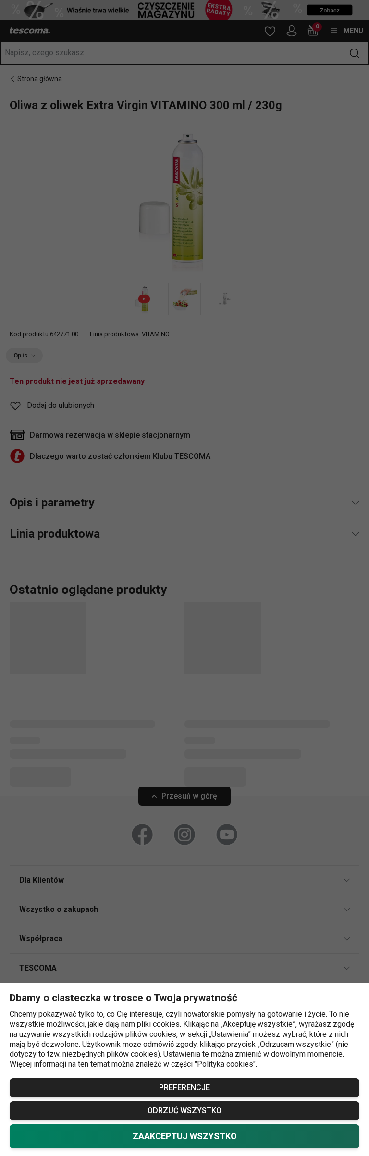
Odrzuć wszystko (184, 1110)
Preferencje (184, 1087)
